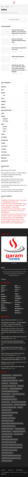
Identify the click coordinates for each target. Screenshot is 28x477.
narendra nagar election (8, 426)
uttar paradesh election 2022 (9, 439)
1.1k (21, 44)
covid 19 (4, 388)
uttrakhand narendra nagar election (11, 458)
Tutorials (4, 152)
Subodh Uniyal (18, 434)
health (20, 407)
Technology (4, 140)
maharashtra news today (8, 418)
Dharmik (3, 101)
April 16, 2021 (15, 73)
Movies (3, 116)
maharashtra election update (9, 412)
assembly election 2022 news (9, 380)
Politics (5, 129)
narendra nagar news (7, 428)
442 (20, 73)
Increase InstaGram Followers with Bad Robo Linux (19, 40)
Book (2, 98)
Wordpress (4, 161)
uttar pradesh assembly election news (12, 447)
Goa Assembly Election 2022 (9, 399)
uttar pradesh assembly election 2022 (12, 444)
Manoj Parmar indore (7, 420)
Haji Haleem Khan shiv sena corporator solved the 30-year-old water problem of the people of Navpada (19, 68)
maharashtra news (7, 415)
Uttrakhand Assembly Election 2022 (11, 455)
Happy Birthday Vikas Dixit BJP (8, 170)
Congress (5, 383)
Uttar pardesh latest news (9, 442)
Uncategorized (5, 155)
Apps (2, 90)
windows (3, 158)
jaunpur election (6, 410)
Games (3, 104)
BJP (21, 380)
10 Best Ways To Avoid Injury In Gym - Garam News (13, 200)
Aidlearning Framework (18, 56)
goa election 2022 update (18, 402)
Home (2, 6)
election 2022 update (18, 394)
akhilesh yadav (17, 375)
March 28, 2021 (15, 35)
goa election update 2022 (9, 407)
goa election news (7, 404)
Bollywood (5, 121)
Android (3, 87)
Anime (12, 6)
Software (4, 137)
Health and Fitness (6, 110)
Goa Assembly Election (8, 396)
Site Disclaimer (19, 470)
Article (3, 93)
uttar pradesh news (7, 452)
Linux (2, 113)
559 (21, 51)
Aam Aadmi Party (6, 375)
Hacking (3, 107)
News (2, 124)
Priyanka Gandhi (19, 428)
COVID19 (20, 385)
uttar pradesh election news (9, 450)
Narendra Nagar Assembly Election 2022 (12, 423)
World (4, 131)
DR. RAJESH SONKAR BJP (16, 388)
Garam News (7, 472)
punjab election (6, 431)
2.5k (21, 35)
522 (21, 58)
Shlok (3, 134)
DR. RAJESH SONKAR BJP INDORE (10, 391)
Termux (3, 143)
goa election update (19, 404)
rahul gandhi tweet (7, 434)
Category (7, 6)
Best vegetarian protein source (10, 202)
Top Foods (4, 146)
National (5, 126)
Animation (5, 118)
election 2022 (6, 394)
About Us (3, 470)
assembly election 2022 (8, 377)
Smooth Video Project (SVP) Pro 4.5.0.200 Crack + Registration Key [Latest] (19, 31)
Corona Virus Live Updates (9, 385)
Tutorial (3, 149)
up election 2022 (6, 436)
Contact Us (10, 470)
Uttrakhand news (7, 460)
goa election (5, 402)
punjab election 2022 (19, 431)
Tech (4, 95)
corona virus (13, 383)
